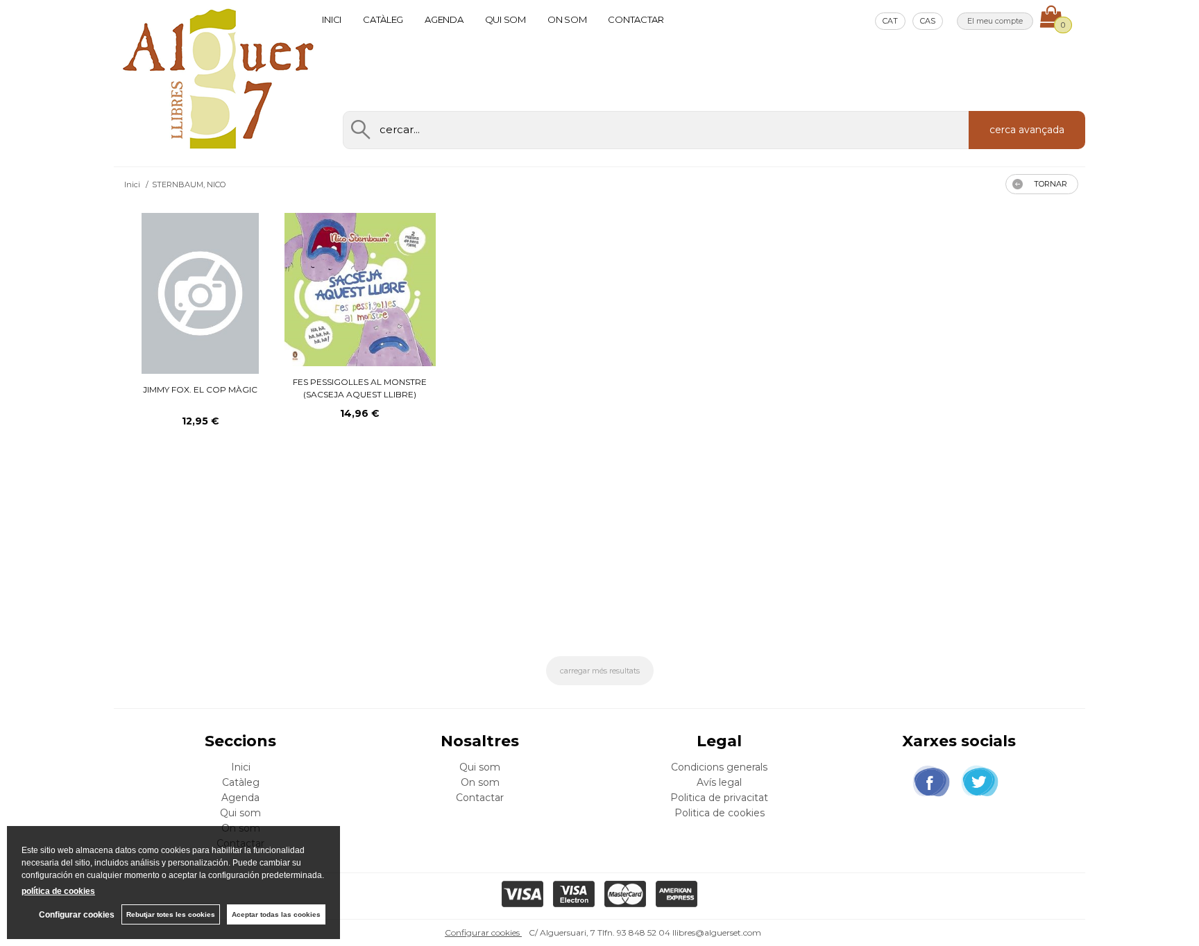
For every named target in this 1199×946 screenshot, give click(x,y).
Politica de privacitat (719, 797)
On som (566, 19)
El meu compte (995, 21)
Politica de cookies (719, 813)
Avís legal (719, 782)
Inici (331, 19)
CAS (927, 21)
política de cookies (58, 891)
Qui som (505, 19)
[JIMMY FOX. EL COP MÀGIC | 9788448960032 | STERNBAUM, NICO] (200, 293)
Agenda (444, 19)
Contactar (636, 19)
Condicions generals (719, 767)
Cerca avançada (1026, 129)
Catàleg (383, 19)
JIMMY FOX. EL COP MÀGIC (200, 389)
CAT (890, 21)
